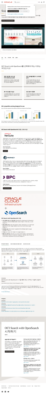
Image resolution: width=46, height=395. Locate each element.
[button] (2, 2)
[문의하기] (44, 2)
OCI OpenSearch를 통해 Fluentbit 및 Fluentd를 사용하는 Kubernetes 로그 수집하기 (18, 305)
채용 (32, 385)
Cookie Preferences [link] (23, 385)
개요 (2, 57)
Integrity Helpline (4, 387)
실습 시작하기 (26, 346)
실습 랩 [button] (6, 334)
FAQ (13, 57)
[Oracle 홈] (8, 2)
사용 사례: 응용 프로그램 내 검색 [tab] (16, 243)
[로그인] (41, 2)
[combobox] (25, 2)
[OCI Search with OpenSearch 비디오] (23, 36)
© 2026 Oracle (3, 385)
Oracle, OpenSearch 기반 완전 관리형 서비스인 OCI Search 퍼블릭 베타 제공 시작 (17, 311)
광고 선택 (28, 385)
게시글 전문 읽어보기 (5, 291)
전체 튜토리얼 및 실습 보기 (10, 351)
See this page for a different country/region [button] (15, 14)
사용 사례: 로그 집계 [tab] (26, 243)
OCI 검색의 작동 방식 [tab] (5, 243)
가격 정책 (9, 57)
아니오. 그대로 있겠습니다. (24, 11)
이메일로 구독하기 (37, 385)
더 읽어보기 (5, 150)
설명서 (16, 57)
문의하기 (9, 387)
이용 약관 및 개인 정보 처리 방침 (14, 385)
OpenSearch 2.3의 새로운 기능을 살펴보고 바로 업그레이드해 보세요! (15, 302)
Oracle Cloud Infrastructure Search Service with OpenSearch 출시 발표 (15, 308)
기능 (5, 57)
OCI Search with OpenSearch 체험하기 (8, 20)
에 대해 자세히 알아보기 (7, 188)
